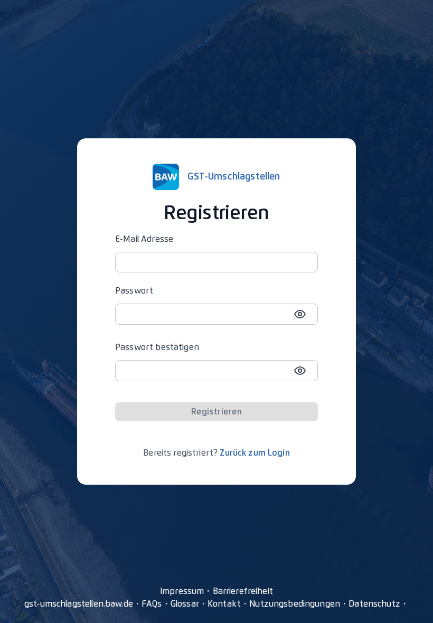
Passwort (134, 291)
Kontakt (224, 604)
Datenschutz (374, 604)
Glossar (185, 604)
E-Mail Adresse (144, 239)
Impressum (182, 591)
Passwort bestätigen (157, 347)
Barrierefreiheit (243, 591)
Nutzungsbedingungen (294, 604)
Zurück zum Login (254, 453)
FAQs (152, 604)
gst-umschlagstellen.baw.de (78, 604)
